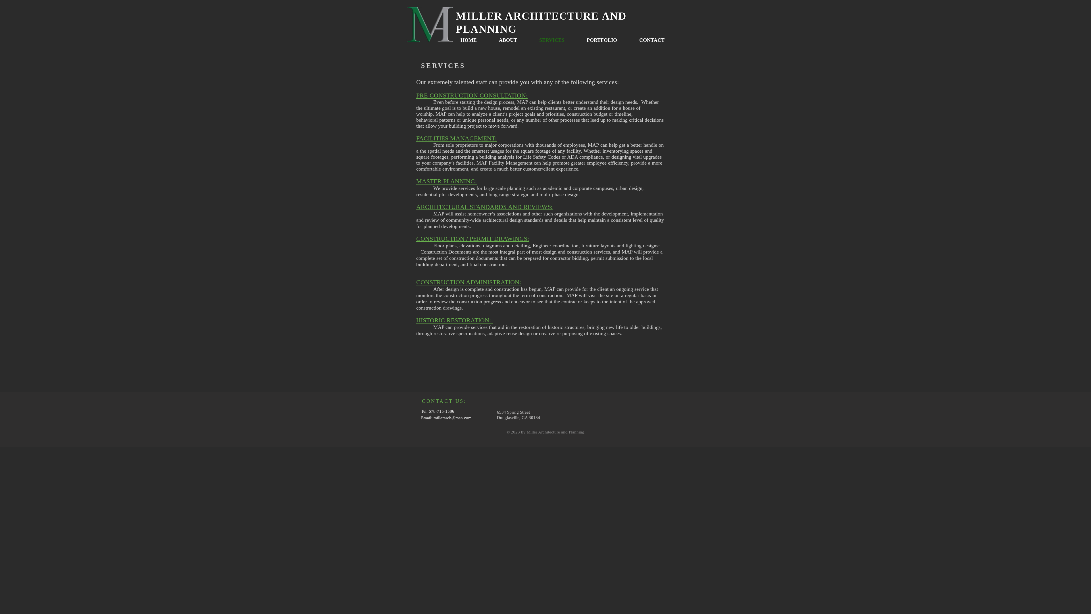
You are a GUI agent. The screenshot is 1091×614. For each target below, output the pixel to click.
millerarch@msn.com (453, 418)
